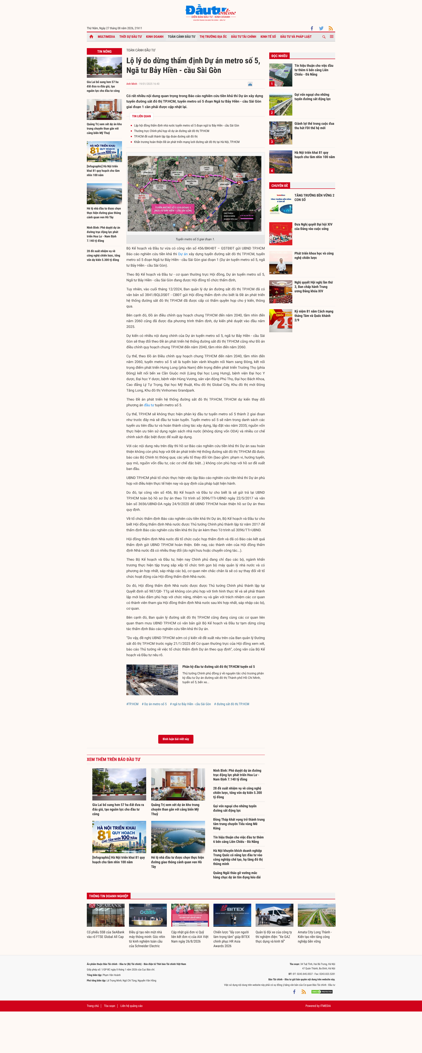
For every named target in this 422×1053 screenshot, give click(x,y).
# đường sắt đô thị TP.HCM (231, 704)
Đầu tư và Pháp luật (295, 37)
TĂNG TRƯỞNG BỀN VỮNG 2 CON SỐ (314, 197)
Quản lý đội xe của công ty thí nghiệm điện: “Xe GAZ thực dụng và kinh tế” (274, 936)
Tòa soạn (109, 1006)
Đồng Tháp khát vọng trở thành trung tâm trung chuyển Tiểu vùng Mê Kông (239, 823)
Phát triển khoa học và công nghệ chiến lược (314, 255)
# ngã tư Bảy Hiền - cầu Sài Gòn (190, 704)
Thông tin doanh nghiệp (108, 896)
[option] (106, 921)
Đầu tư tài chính (243, 37)
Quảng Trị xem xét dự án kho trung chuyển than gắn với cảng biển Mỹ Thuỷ (104, 129)
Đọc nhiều (279, 56)
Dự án (183, 254)
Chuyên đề (279, 186)
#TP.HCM (132, 704)
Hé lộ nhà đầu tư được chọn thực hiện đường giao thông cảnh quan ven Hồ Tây (104, 213)
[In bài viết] (250, 84)
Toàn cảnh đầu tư (181, 37)
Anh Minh (131, 84)
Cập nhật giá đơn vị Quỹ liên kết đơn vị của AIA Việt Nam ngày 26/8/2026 (189, 936)
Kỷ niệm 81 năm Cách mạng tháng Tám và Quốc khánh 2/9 (314, 315)
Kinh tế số (268, 37)
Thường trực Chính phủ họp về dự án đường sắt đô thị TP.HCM (171, 131)
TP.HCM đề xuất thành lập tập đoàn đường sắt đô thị (166, 136)
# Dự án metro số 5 (154, 704)
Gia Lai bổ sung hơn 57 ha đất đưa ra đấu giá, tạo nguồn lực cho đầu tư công (103, 86)
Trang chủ (93, 1006)
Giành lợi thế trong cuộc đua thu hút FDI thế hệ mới (314, 125)
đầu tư (149, 405)
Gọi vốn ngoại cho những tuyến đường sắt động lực (234, 808)
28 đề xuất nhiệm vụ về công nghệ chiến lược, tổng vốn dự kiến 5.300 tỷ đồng (103, 255)
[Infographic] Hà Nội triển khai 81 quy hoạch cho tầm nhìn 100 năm (103, 171)
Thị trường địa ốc (213, 37)
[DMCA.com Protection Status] (322, 991)
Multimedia (106, 37)
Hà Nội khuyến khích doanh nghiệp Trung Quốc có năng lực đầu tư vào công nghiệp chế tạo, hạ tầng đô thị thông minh (238, 857)
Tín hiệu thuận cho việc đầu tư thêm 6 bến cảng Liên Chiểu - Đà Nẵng (238, 839)
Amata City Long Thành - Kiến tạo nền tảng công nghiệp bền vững (315, 936)
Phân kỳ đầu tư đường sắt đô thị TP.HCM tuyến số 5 (218, 667)
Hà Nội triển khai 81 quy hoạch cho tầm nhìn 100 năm (315, 154)
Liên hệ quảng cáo (131, 1006)
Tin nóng (104, 51)
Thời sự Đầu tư (130, 37)
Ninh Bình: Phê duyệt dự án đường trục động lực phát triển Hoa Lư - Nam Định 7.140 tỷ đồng (237, 774)
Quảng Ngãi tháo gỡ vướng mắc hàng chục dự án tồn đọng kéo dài (237, 875)
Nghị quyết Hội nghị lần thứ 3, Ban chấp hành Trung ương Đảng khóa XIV (314, 286)
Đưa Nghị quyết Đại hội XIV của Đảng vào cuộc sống (313, 226)
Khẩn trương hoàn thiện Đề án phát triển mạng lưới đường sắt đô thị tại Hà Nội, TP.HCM (187, 142)
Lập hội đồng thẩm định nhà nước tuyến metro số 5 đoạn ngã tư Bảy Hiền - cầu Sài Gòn (186, 125)
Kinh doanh (155, 37)
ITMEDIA (325, 1006)
